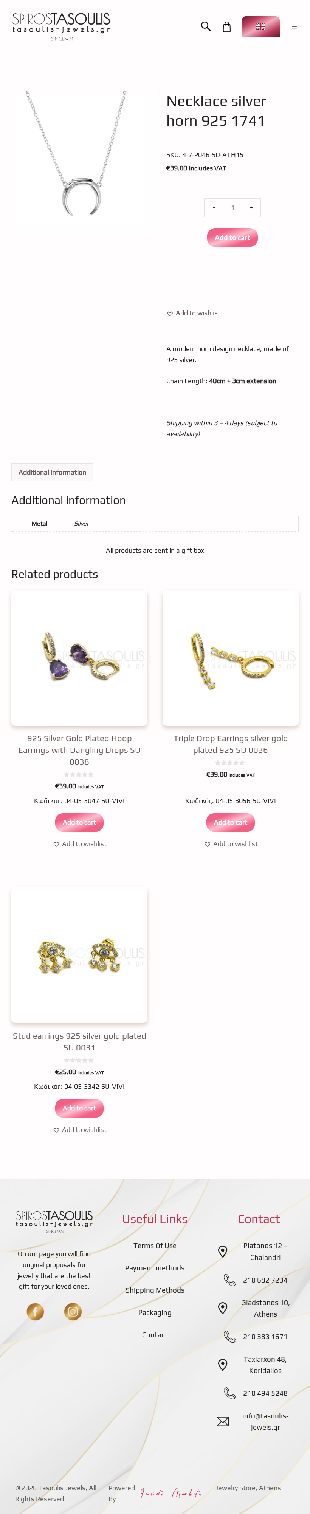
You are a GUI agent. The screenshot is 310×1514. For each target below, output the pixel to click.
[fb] (35, 1311)
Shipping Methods (155, 1290)
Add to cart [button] (79, 822)
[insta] (73, 1311)
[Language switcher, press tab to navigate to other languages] (261, 26)
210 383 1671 (265, 1336)
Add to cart (232, 237)
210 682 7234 (265, 1280)
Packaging (155, 1312)
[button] (209, 27)
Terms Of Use (155, 1245)
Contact (155, 1335)
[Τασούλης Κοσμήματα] (61, 26)
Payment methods (154, 1268)
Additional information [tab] (52, 472)
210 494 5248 (265, 1393)
